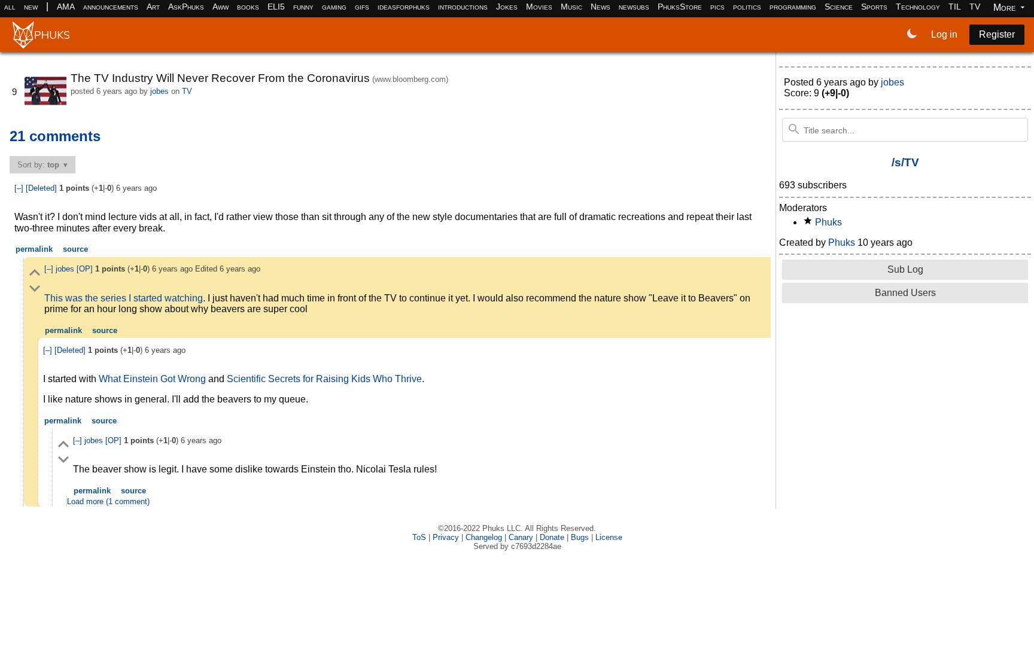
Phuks (828, 222)
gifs (362, 6)
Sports (874, 6)
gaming (334, 6)
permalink (34, 249)
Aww (220, 6)
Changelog (484, 537)
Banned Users (905, 293)
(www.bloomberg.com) (410, 79)
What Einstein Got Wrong (152, 379)
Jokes (507, 6)
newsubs (634, 6)
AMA (66, 6)
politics (747, 6)
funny (303, 6)
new (31, 6)
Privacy (446, 537)
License (608, 537)
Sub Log (905, 269)
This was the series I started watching (123, 298)
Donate (552, 537)
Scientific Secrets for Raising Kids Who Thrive (324, 379)
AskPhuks (186, 6)
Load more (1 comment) (108, 501)
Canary (521, 537)
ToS (419, 537)
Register (997, 34)
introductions (463, 6)
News (600, 6)
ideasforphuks (404, 6)
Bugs (580, 537)
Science (839, 6)
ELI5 (276, 6)
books (248, 6)
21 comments (55, 136)
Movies (539, 6)
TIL (954, 6)
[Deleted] (42, 188)
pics (717, 6)
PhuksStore (680, 6)
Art (153, 6)
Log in (944, 34)
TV (974, 6)
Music (571, 6)
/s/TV (905, 162)
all (10, 6)
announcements (110, 6)
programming (793, 6)
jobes (159, 91)
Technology (918, 6)
